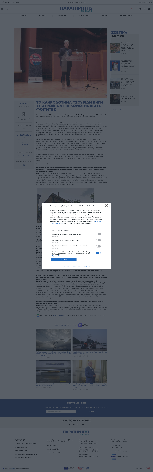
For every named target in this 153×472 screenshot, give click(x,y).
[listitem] (76, 230)
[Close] (107, 206)
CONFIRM (63, 259)
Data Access (76, 266)
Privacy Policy (86, 266)
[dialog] (76, 236)
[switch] (98, 234)
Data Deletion (66, 266)
